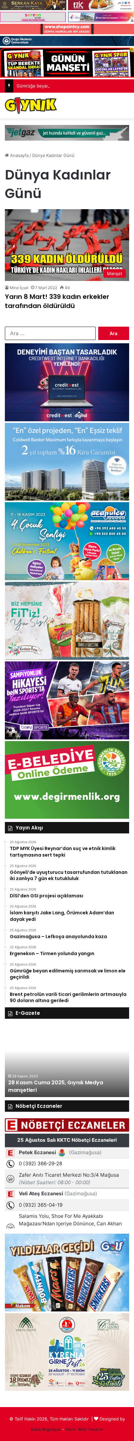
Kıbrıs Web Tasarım (84, 1429)
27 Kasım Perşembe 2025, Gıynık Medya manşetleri (61, 1086)
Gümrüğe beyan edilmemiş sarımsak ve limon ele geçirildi (74, 85)
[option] (67, 1061)
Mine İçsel (19, 287)
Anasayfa (19, 155)
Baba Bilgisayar (46, 1429)
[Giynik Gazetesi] (31, 105)
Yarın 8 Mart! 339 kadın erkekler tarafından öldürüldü (57, 301)
